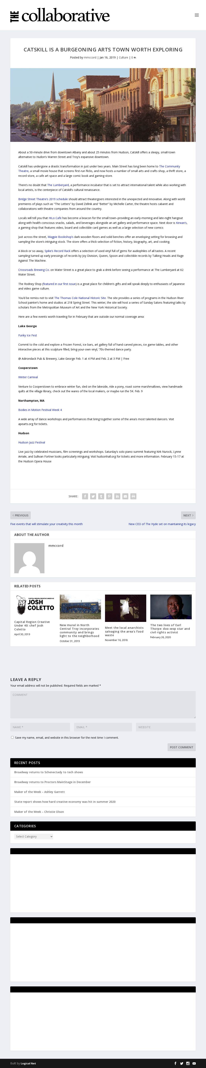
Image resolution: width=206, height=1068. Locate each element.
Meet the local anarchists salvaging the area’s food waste (124, 631)
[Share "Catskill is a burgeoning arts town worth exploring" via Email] (125, 496)
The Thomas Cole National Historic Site (80, 298)
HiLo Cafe (55, 218)
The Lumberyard (58, 185)
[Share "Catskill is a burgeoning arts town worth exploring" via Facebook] (85, 496)
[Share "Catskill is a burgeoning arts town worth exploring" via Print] (133, 496)
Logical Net (28, 1063)
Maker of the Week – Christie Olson (39, 812)
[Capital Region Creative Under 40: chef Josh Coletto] (35, 605)
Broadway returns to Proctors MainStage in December (52, 782)
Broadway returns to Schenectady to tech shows (48, 772)
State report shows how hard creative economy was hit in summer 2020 (64, 802)
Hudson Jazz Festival (31, 442)
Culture (123, 57)
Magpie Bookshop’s (60, 237)
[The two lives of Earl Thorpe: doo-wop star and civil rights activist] (171, 607)
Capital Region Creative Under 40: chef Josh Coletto (32, 625)
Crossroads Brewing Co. (34, 270)
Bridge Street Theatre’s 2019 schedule (43, 199)
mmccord (90, 57)
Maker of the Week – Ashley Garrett (39, 792)
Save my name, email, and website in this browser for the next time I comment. (67, 737)
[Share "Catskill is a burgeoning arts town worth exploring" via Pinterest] (109, 496)
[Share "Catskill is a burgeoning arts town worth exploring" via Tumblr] (101, 496)
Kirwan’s (181, 223)
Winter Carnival (28, 377)
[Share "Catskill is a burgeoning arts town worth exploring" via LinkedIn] (117, 496)
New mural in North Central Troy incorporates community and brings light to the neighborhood (79, 630)
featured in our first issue (59, 284)
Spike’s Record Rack (57, 251)
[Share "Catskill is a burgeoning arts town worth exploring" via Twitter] (93, 496)
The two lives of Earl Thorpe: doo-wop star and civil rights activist (170, 628)
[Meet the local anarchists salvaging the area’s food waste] (125, 608)
